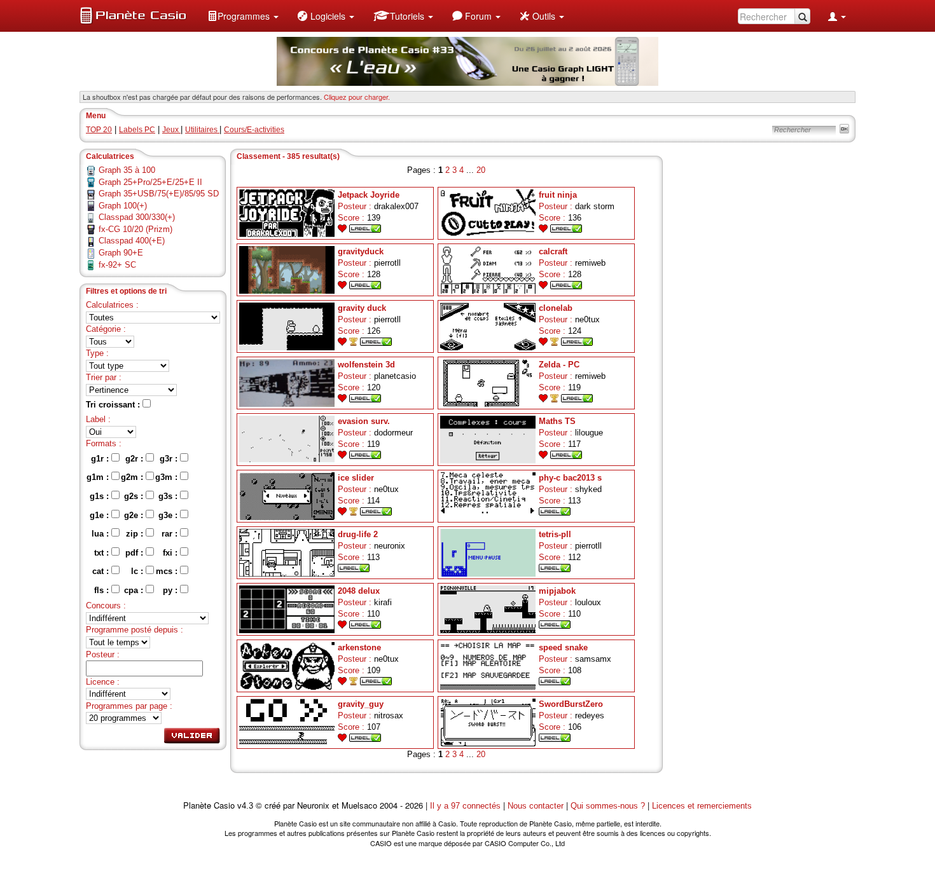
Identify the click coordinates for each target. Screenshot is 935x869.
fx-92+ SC (117, 265)
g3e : (169, 515)
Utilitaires (202, 129)
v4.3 (245, 806)
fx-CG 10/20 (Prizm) (135, 229)
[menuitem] (243, 16)
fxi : (171, 553)
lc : (138, 571)
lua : (101, 533)
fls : (102, 590)
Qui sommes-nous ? (608, 806)
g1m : (99, 477)
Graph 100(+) (123, 205)
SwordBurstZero (571, 704)
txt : (102, 553)
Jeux (171, 129)
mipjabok (557, 591)
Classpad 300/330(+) (137, 217)
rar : (171, 533)
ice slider (356, 477)
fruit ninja (558, 195)
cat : (101, 571)
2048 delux (359, 591)
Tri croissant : (114, 404)
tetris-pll (555, 534)
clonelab (555, 308)
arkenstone (359, 647)
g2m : (133, 477)
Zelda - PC (559, 364)
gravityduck (361, 251)
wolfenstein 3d (366, 364)
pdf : (135, 553)
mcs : (168, 571)
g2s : (135, 496)
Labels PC (137, 129)
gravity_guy (361, 704)
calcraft (553, 251)
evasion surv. (364, 421)
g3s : (169, 496)
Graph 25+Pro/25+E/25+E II (150, 182)
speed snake (563, 647)
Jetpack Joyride (368, 195)
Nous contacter (536, 806)
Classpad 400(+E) (132, 240)
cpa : (135, 590)
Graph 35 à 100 (127, 170)
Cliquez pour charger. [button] (357, 97)
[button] (243, 16)
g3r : (170, 458)
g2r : (135, 458)
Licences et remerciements (702, 806)
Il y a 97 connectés (466, 806)
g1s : (100, 496)
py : (171, 590)
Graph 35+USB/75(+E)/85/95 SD (159, 193)
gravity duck (362, 308)
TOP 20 (99, 129)
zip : (136, 533)
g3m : (167, 477)
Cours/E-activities (254, 129)
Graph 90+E (121, 252)
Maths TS (557, 421)
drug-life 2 (358, 534)
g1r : (101, 458)
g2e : (135, 515)
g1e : (100, 515)
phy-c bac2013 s (570, 477)
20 (480, 170)
